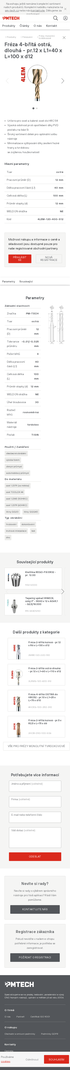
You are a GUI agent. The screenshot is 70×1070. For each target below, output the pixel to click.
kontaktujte (38, 10)
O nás (38, 26)
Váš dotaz (23, 830)
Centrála (8, 1051)
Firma (20, 799)
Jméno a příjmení (27, 784)
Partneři (20, 1016)
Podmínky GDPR (49, 1034)
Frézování (27, 37)
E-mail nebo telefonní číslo (26, 815)
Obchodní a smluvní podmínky (19, 1034)
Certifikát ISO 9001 (40, 1016)
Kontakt (51, 26)
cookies (5, 1061)
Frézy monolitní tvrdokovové (47, 37)
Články (24, 26)
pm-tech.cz (12, 10)
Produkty (11, 37)
